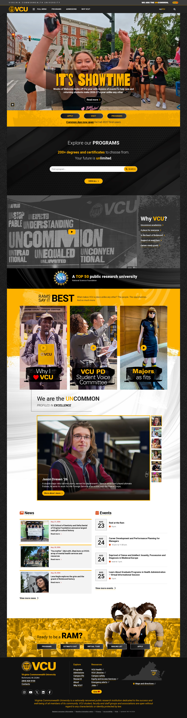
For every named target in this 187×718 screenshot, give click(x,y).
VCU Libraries (97, 673)
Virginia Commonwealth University (34, 2)
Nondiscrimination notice (84, 711)
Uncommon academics (151, 225)
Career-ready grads (149, 245)
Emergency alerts (99, 682)
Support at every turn (150, 240)
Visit (93, 116)
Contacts (26, 684)
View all (92, 181)
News (29, 513)
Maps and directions (144, 683)
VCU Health (96, 669)
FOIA (116, 711)
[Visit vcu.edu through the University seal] (44, 667)
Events (105, 513)
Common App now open (80, 122)
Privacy (98, 711)
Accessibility (107, 711)
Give (174, 2)
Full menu (42, 9)
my (162, 9)
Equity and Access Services (103, 679)
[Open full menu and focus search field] (175, 9)
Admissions (71, 9)
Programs (56, 9)
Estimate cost (70, 646)
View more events (104, 588)
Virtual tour (93, 646)
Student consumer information (62, 711)
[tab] (156, 420)
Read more (92, 99)
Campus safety (98, 676)
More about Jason (52, 493)
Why (154, 218)
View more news (28, 598)
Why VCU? (85, 9)
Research (77, 679)
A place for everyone (150, 230)
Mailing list (116, 646)
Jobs (93, 685)
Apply (70, 116)
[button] (72, 231)
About (76, 682)
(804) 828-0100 (28, 681)
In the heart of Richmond (152, 235)
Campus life (78, 676)
